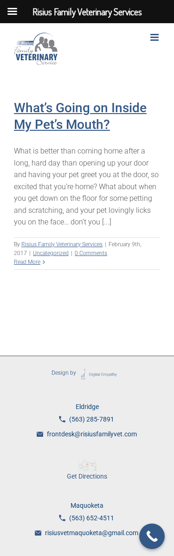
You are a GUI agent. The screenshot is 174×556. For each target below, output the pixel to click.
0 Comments (91, 253)
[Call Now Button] (152, 536)
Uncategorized (51, 253)
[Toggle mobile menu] (155, 37)
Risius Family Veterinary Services (62, 244)
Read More (27, 262)
